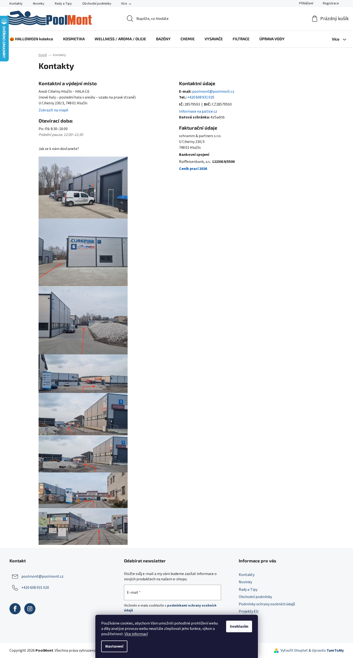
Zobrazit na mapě (53, 110)
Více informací (136, 634)
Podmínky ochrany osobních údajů (267, 604)
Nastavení (114, 646)
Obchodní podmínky (96, 3)
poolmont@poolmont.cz (213, 91)
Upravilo (328, 650)
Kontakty (16, 3)
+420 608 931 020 (200, 97)
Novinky (38, 3)
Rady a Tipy (63, 3)
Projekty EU (248, 611)
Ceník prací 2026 (193, 168)
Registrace (331, 3)
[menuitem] (31, 39)
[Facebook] (15, 608)
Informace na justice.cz (198, 111)
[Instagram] (29, 608)
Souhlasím (239, 626)
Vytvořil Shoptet (294, 650)
